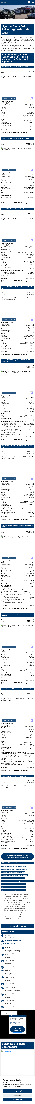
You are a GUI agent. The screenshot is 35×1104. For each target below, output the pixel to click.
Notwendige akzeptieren (17, 1091)
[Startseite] (3, 2)
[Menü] (33, 2)
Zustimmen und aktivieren (17, 1029)
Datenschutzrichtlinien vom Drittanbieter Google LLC (15, 1023)
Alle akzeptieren (17, 1099)
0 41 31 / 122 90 (10, 943)
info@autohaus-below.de (13, 940)
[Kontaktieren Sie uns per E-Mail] (29, 2)
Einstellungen (17, 1095)
